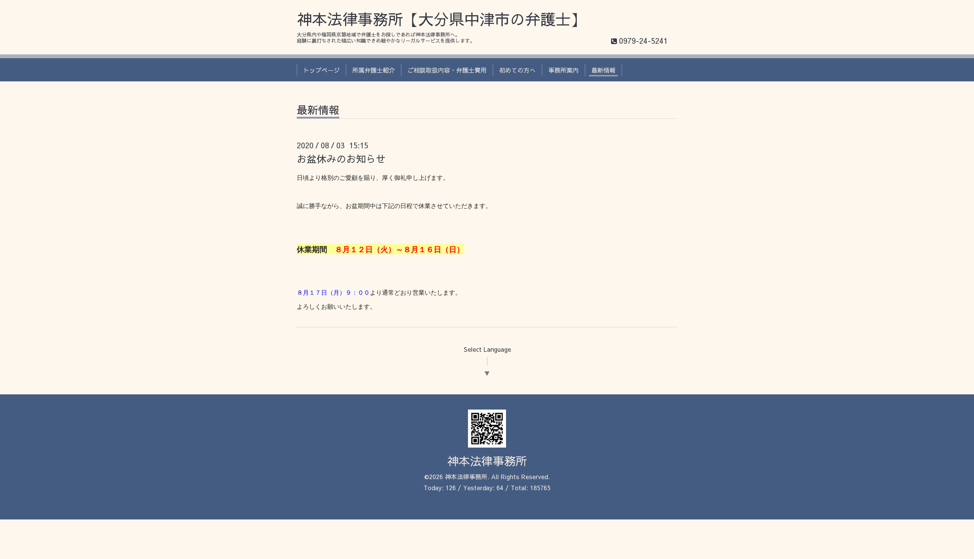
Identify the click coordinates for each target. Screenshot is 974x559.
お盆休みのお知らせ (341, 158)
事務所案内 (563, 70)
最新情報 (603, 70)
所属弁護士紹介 (373, 70)
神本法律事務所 (487, 460)
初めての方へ (517, 70)
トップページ (321, 70)
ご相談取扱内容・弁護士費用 (447, 70)
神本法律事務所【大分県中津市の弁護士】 (441, 18)
